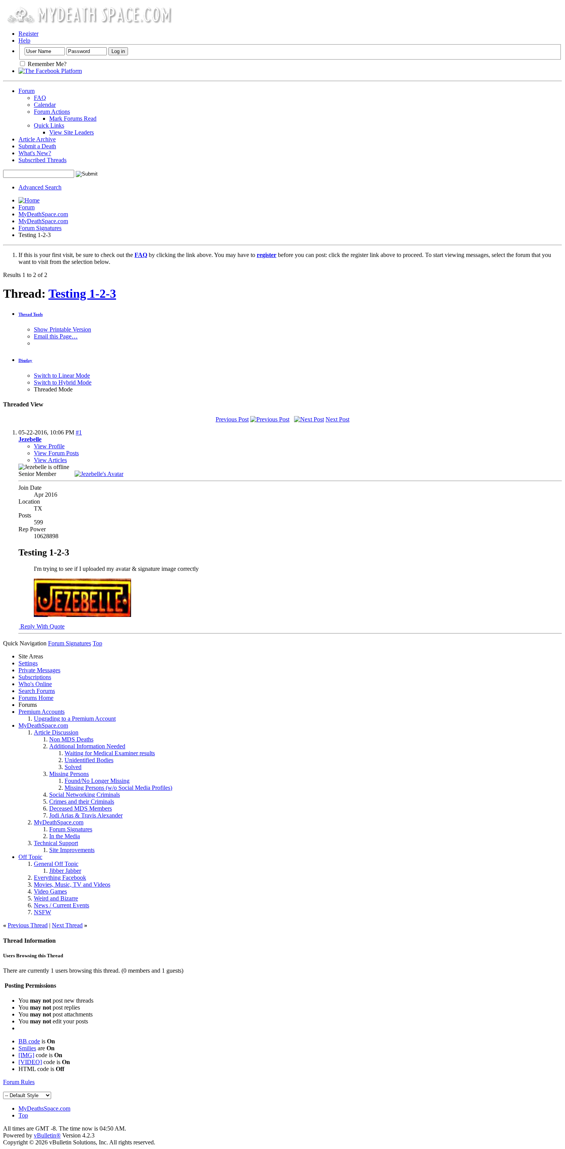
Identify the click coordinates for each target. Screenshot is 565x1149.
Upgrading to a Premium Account (75, 718)
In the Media (64, 836)
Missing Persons (69, 774)
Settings (28, 663)
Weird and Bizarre (56, 898)
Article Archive (37, 139)
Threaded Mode (53, 389)
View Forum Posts (56, 453)
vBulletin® (47, 1135)
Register (28, 33)
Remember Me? (46, 64)
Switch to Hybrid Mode (62, 382)
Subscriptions (34, 677)
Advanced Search (39, 187)
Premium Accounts (41, 711)
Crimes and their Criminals (81, 801)
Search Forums (36, 691)
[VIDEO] (30, 1062)
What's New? (34, 153)
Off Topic (30, 857)
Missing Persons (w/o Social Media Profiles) (118, 787)
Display (25, 360)
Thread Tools (30, 314)
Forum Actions (52, 111)
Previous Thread (28, 925)
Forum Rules (19, 1082)
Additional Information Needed (87, 746)
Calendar (45, 104)
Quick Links (49, 125)
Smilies (27, 1048)
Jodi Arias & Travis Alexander (86, 815)
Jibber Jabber (65, 870)
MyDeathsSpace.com (44, 1108)
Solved (73, 767)
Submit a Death (37, 146)
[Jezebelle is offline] (99, 474)
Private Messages (39, 670)
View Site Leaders (71, 132)
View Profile (49, 446)
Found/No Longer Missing (97, 781)
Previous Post (232, 419)
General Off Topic (56, 864)
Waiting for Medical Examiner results (110, 753)
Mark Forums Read (72, 118)
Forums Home (35, 698)
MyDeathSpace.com (43, 214)
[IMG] (26, 1055)
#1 (79, 432)
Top (97, 643)
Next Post (337, 419)
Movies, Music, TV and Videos (72, 884)
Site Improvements (72, 850)
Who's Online (35, 684)
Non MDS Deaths (71, 739)
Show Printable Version (62, 329)
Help (24, 40)
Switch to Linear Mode (62, 375)
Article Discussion (56, 732)
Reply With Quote (42, 626)
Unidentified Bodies (89, 760)
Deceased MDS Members (80, 808)
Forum (26, 91)
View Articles (50, 460)
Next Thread (67, 925)
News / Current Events (61, 905)
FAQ (40, 98)
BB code (29, 1041)
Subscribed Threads (42, 160)
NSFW (42, 912)
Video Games (50, 891)
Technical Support (56, 843)
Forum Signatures (39, 228)
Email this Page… (56, 336)
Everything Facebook (60, 877)
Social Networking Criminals (84, 794)
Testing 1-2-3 (82, 293)
